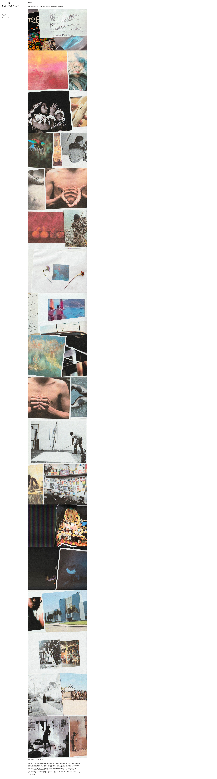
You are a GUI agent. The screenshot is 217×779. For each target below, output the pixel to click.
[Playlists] (5, 17)
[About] (4, 15)
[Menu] (4, 14)
